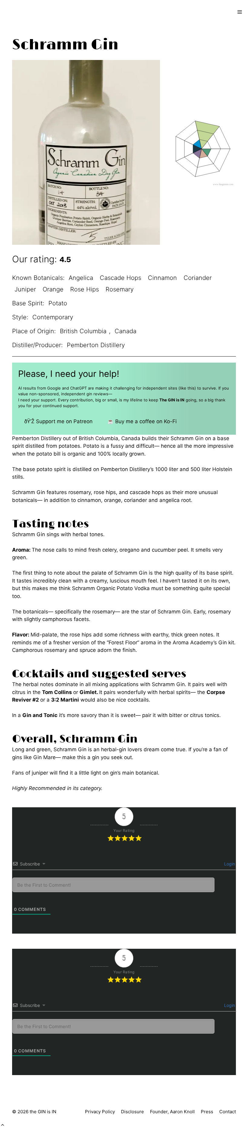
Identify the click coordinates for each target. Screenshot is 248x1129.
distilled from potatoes (52, 446)
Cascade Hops (120, 277)
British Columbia (83, 331)
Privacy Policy (100, 1111)
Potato (57, 303)
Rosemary (120, 289)
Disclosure (132, 1111)
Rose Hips (84, 289)
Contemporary (52, 317)
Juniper (25, 289)
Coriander (198, 277)
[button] (2, 1125)
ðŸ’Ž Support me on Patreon (58, 421)
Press (207, 1111)
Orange (53, 289)
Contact (227, 1111)
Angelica (81, 277)
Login (229, 863)
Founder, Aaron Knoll (172, 1111)
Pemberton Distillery (96, 345)
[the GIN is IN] (26, 12)
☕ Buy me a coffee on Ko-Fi (142, 421)
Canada (125, 331)
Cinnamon (162, 277)
